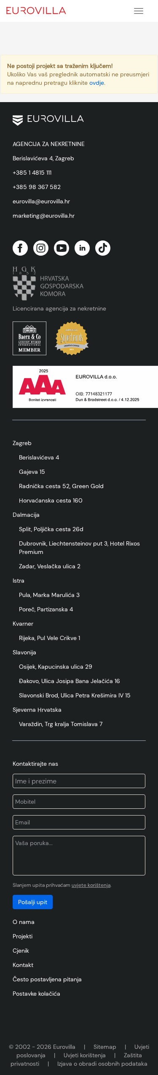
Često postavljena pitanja (47, 979)
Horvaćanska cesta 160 (51, 500)
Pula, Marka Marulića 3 (49, 595)
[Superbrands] (71, 338)
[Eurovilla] (42, 9)
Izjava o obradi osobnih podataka (102, 1063)
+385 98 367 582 (37, 187)
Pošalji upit (32, 902)
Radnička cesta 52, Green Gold (61, 486)
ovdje (96, 82)
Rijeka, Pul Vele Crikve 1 (49, 638)
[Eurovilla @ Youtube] (61, 248)
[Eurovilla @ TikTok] (102, 248)
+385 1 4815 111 (32, 172)
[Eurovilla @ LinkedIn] (82, 248)
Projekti (22, 936)
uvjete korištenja (91, 885)
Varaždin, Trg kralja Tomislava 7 (60, 724)
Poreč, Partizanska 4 (46, 609)
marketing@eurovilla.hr (44, 215)
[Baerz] (29, 338)
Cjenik (21, 950)
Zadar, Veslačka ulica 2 (49, 566)
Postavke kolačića (36, 993)
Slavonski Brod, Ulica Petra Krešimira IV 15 (75, 695)
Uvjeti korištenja (85, 1055)
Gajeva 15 (32, 471)
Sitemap (105, 1047)
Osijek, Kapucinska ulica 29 (55, 666)
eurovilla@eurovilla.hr (41, 201)
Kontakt (23, 965)
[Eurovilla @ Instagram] (40, 248)
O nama (24, 922)
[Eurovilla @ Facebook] (20, 248)
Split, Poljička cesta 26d (51, 529)
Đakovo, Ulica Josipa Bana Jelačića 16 (69, 681)
